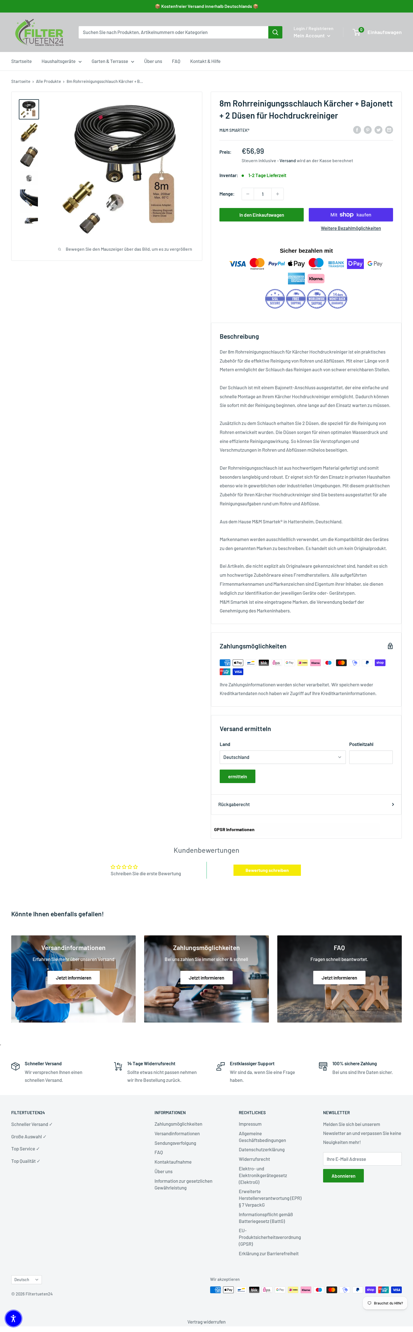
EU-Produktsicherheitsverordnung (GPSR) (270, 1237)
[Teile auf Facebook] (357, 129)
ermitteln (237, 776)
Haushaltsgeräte (59, 61)
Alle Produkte (48, 81)
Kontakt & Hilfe (205, 61)
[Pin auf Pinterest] (368, 129)
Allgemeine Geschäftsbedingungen (262, 1136)
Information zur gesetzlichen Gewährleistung (183, 1184)
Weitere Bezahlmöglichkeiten (351, 228)
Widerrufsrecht (254, 1159)
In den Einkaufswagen (261, 215)
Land (225, 744)
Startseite (21, 61)
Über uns (153, 61)
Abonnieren (343, 1176)
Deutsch (21, 1279)
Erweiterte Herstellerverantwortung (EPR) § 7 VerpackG (270, 1197)
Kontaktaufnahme (173, 1161)
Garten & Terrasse (110, 61)
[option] (275, 32)
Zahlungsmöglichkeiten (178, 1124)
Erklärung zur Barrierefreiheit (269, 1253)
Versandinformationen (177, 1133)
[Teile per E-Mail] (389, 129)
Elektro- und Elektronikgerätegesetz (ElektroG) (263, 1175)
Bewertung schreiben (267, 870)
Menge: (227, 193)
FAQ (176, 61)
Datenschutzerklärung (262, 1149)
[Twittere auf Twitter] (378, 129)
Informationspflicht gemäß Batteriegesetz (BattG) (266, 1217)
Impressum (250, 1124)
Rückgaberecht (234, 804)
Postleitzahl (361, 744)
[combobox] (173, 32)
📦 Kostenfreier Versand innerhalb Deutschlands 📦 (206, 6)
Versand (288, 160)
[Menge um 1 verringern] (248, 194)
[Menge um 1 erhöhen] (277, 194)
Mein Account (310, 35)
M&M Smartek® (234, 130)
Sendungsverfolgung (175, 1143)
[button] (13, 1319)
